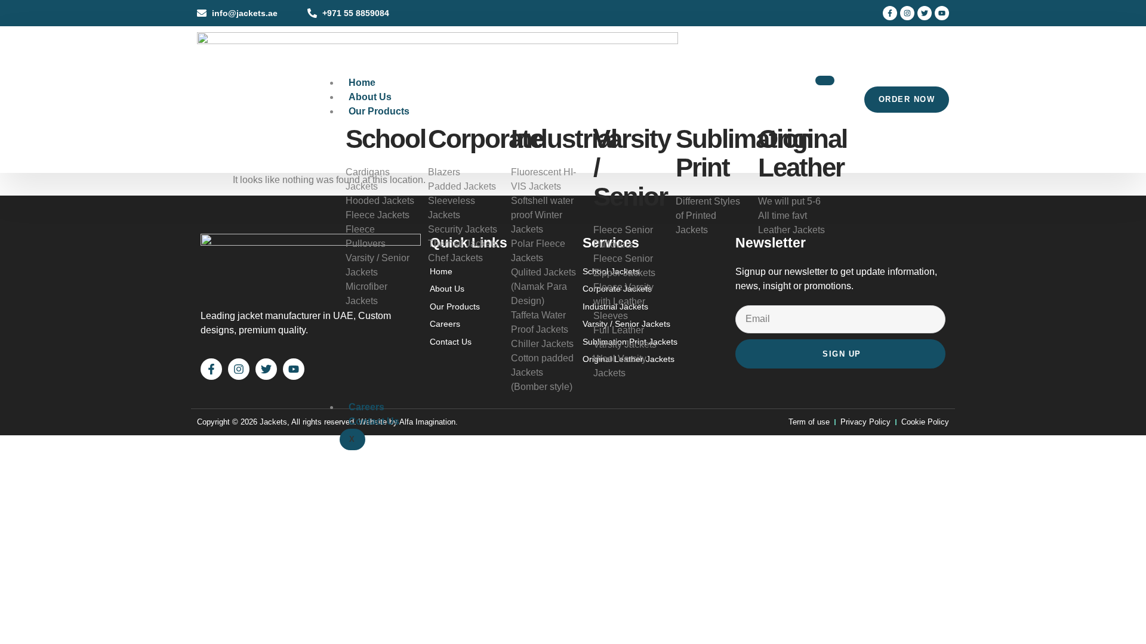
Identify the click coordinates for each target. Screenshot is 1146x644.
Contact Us (374, 421)
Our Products (379, 111)
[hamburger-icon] (824, 80)
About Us (370, 97)
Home (362, 83)
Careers (366, 407)
